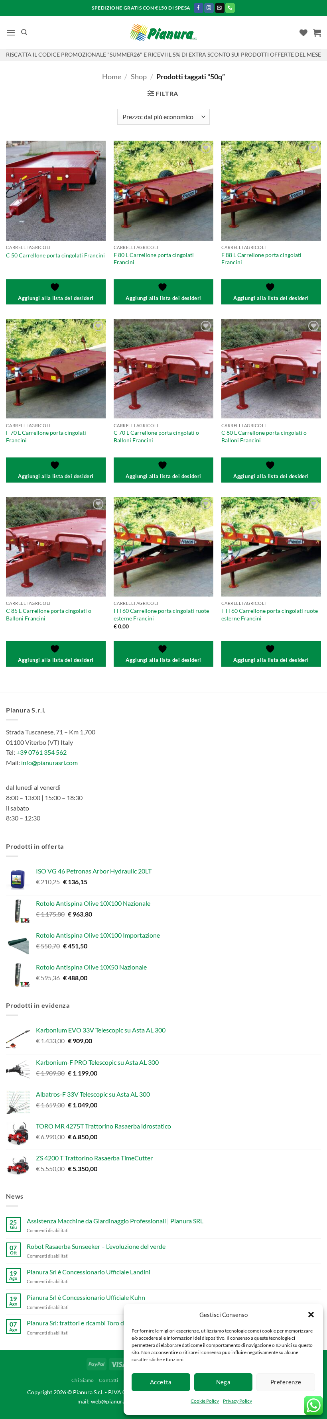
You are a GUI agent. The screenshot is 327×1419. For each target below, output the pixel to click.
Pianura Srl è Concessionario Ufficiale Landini (88, 1272)
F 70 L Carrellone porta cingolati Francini (46, 436)
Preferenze (285, 1382)
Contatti (108, 1380)
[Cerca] (24, 32)
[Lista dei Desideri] (303, 32)
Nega (223, 1382)
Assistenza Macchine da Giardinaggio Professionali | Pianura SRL (115, 1221)
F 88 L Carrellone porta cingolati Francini (261, 258)
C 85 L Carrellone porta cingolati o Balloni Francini (48, 614)
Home (111, 76)
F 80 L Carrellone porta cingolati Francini (154, 258)
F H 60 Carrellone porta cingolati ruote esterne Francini (269, 614)
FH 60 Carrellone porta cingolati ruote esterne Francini (161, 614)
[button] (311, 1315)
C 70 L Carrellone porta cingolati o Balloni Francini (156, 436)
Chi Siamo (83, 1380)
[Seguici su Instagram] (209, 8)
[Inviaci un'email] (220, 8)
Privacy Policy (237, 1401)
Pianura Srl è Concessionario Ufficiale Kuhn (86, 1297)
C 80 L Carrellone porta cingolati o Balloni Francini (264, 436)
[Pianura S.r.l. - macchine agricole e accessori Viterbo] (163, 32)
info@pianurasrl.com (49, 762)
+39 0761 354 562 (41, 752)
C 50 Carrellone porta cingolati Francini (55, 255)
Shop (139, 76)
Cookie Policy (205, 1401)
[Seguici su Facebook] (198, 8)
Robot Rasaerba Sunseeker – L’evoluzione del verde (96, 1246)
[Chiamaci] (230, 8)
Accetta (161, 1382)
